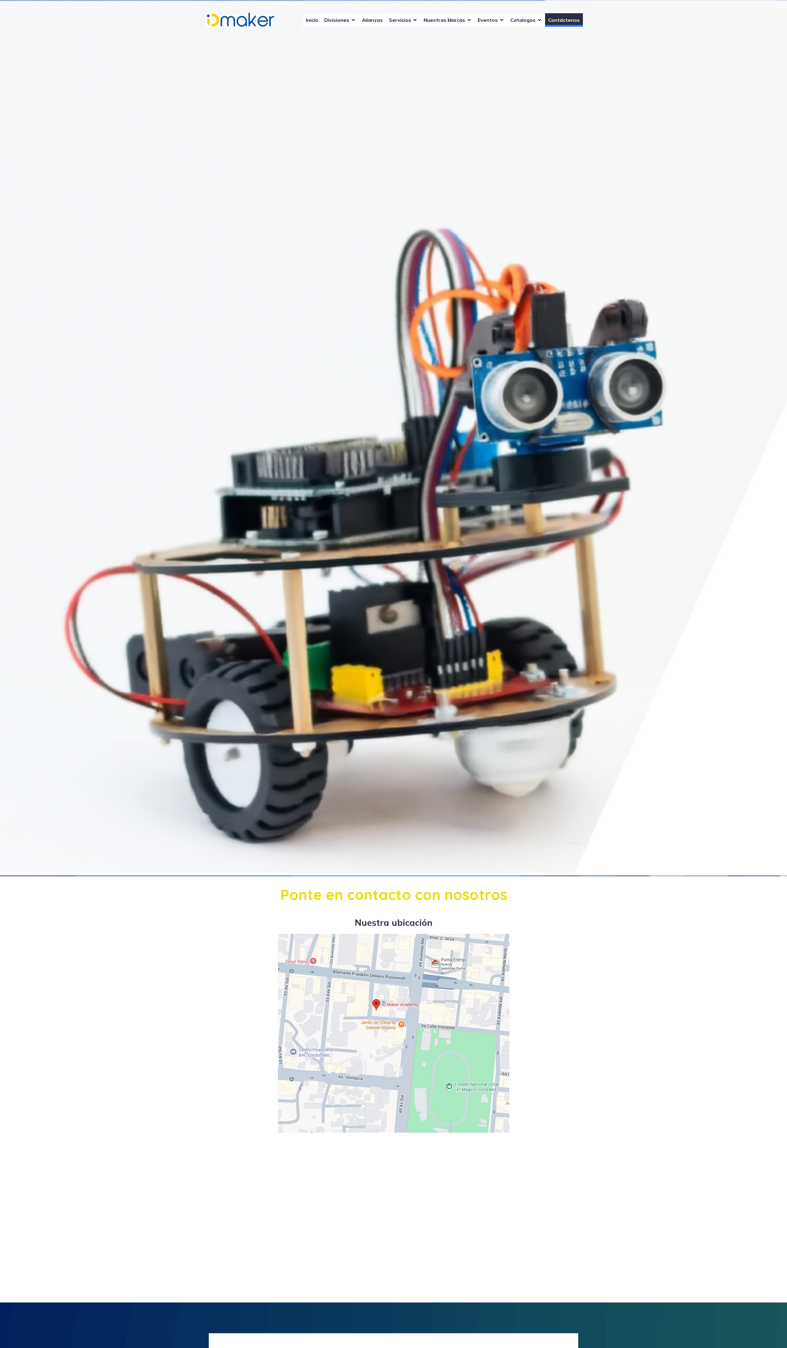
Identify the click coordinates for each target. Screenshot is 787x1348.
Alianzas (372, 20)
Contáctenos (564, 20)
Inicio (312, 20)
